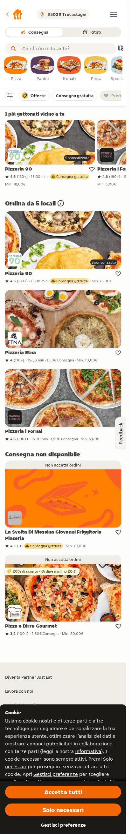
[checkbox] (16, 69)
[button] (14, 14)
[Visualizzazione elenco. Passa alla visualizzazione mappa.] (120, 48)
